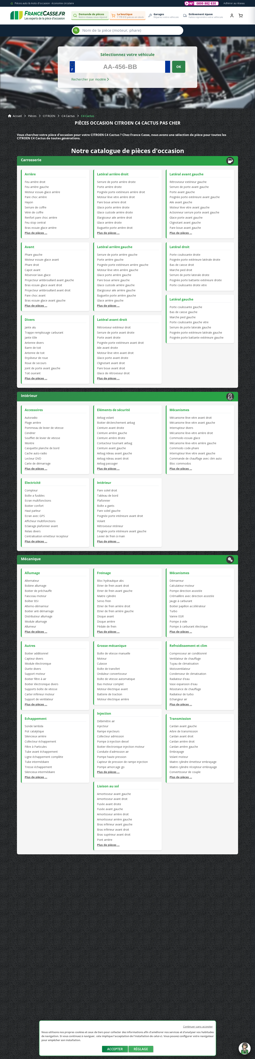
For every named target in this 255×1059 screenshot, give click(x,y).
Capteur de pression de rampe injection (122, 762)
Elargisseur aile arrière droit (114, 217)
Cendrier (30, 433)
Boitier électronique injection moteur (120, 747)
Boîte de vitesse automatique (116, 679)
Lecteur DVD (33, 458)
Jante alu (30, 327)
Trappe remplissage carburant (44, 332)
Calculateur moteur (182, 585)
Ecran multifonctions (38, 500)
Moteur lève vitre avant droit (115, 353)
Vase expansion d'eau (183, 684)
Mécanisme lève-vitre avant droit (191, 417)
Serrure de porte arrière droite (116, 182)
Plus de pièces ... (36, 233)
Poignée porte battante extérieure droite (196, 280)
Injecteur (102, 726)
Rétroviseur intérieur (110, 526)
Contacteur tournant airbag (114, 443)
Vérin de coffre (34, 212)
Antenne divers (34, 343)
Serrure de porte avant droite (115, 332)
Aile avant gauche (181, 202)
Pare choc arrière (36, 197)
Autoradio (31, 417)
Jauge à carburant (181, 601)
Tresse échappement (38, 767)
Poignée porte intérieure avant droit (120, 516)
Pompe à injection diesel (113, 741)
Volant (101, 521)
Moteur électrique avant (112, 689)
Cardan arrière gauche (184, 747)
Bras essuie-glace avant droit (43, 285)
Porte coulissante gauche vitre (189, 322)
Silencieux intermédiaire (40, 772)
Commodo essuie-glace (185, 438)
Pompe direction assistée (186, 591)
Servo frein (104, 601)
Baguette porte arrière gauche (116, 295)
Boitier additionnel (36, 653)
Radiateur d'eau (180, 679)
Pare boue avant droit (111, 368)
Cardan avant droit (181, 736)
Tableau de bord (107, 495)
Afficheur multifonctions (40, 521)
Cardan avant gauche (183, 726)
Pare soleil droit (107, 490)
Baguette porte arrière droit (115, 228)
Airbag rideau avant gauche (114, 453)
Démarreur (177, 581)
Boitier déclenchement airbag (116, 422)
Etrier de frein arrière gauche (115, 611)
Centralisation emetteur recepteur (46, 536)
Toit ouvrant (33, 373)
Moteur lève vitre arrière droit (116, 197)
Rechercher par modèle (89, 79)
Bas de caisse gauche (183, 312)
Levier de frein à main (111, 536)
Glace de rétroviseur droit (113, 373)
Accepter (115, 1049)
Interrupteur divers (181, 428)
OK (178, 67)
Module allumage (36, 621)
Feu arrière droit (35, 182)
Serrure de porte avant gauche (189, 187)
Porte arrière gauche (110, 259)
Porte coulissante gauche (186, 307)
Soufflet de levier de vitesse (42, 438)
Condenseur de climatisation (188, 674)
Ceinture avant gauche (111, 448)
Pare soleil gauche (109, 511)
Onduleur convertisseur (112, 674)
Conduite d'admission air (113, 751)
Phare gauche (33, 254)
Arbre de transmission (184, 731)
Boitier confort (34, 506)
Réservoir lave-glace (38, 275)
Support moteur (35, 674)
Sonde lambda (34, 726)
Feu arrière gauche (37, 187)
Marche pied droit (181, 270)
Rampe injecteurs (108, 731)
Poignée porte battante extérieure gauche (197, 337)
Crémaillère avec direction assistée (192, 596)
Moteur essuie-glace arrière (42, 192)
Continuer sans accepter (198, 1026)
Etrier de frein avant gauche (114, 591)
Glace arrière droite (109, 222)
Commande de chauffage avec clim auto (196, 458)
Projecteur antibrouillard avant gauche (49, 280)
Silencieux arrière (35, 736)
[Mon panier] (241, 16)
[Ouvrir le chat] (244, 1050)
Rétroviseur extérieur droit (114, 327)
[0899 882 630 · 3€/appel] (201, 3)
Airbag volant (105, 417)
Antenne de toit (35, 353)
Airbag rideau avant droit (113, 458)
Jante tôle (31, 337)
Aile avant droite (107, 348)
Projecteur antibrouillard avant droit (48, 290)
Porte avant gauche (182, 192)
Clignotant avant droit (111, 363)
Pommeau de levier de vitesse (44, 428)
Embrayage (177, 751)
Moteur (102, 658)
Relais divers (33, 531)
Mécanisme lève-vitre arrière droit (191, 433)
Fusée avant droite (109, 804)
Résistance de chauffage (185, 689)
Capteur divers (34, 658)
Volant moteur (179, 757)
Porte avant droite (109, 337)
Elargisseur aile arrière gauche (116, 290)
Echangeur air (178, 699)
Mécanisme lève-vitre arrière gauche (193, 443)
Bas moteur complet (110, 684)
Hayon (29, 202)
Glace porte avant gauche (186, 217)
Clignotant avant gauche (185, 222)
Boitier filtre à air (35, 679)
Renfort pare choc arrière (41, 217)
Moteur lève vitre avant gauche (190, 207)
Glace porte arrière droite (113, 207)
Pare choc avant (35, 295)
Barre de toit (33, 348)
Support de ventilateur (39, 699)
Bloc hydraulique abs (110, 581)
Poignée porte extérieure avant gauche (195, 197)
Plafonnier (103, 500)
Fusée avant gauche (110, 809)
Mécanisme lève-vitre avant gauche (192, 422)
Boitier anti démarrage (39, 611)
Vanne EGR (177, 616)
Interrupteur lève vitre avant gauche (192, 453)
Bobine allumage (35, 585)
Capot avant (32, 270)
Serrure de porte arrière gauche (117, 254)
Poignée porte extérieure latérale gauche (196, 332)
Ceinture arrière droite (111, 438)
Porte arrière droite (109, 187)
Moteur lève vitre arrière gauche (117, 270)
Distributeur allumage (38, 616)
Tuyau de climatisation (184, 663)
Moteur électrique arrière (113, 699)
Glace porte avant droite (112, 358)
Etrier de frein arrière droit (113, 606)
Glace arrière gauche (110, 300)
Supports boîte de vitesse (41, 689)
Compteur (31, 490)
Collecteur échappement (40, 741)
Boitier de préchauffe (38, 591)
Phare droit (32, 265)
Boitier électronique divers (41, 684)
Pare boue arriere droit (111, 202)
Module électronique (38, 663)
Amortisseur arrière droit (113, 814)
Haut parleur (33, 511)
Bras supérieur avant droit (113, 834)
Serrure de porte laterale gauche (190, 327)
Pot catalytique (34, 731)
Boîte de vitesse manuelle (113, 653)
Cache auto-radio (36, 453)
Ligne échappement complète (44, 757)
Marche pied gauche (183, 317)
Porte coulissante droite (185, 254)
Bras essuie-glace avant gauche (45, 300)
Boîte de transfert (108, 669)
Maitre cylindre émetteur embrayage (193, 762)
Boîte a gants (105, 506)
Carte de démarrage (38, 463)
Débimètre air (106, 721)
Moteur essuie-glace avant (42, 259)
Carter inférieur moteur (39, 694)
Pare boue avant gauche (185, 228)
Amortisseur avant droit (112, 799)
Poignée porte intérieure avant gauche (121, 531)
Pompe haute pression (111, 757)
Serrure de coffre (35, 207)
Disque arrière (106, 621)
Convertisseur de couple (185, 772)
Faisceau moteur (35, 596)
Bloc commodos (180, 463)
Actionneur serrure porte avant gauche (194, 212)
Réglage (141, 1049)
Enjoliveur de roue (36, 358)
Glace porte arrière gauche (114, 275)
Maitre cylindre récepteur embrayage (193, 767)
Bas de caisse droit (182, 265)
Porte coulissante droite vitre (188, 285)
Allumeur (30, 626)
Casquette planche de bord (42, 448)
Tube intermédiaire (37, 762)
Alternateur (32, 581)
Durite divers (33, 669)
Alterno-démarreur (37, 606)
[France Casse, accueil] (37, 15)
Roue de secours (35, 363)
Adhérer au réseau (234, 3)
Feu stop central (35, 222)
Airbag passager (107, 463)
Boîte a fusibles (35, 495)
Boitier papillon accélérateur (188, 606)
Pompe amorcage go (111, 767)
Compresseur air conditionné (188, 653)
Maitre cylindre (106, 596)
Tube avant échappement (41, 751)
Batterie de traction (109, 694)
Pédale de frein (106, 626)
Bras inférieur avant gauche (114, 824)
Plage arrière (33, 422)
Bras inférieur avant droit (113, 829)
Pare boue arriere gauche (113, 280)
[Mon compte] (232, 16)
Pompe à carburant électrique (189, 626)
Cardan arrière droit (182, 741)
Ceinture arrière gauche (112, 433)
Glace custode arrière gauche (116, 285)
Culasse (102, 663)
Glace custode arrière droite (115, 212)
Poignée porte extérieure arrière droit (121, 192)
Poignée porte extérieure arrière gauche (122, 265)
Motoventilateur (180, 669)
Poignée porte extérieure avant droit (120, 343)
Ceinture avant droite (110, 428)
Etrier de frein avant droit (113, 585)
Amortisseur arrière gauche (114, 819)
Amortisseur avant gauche (114, 794)
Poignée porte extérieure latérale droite (195, 259)
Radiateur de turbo (182, 694)
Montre (29, 443)
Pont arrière (104, 840)
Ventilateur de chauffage (185, 658)
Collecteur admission (110, 736)
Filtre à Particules (36, 747)
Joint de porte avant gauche (42, 368)
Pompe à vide (178, 621)
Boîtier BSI (31, 601)
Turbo (173, 611)
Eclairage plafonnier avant (41, 526)
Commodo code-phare (184, 448)
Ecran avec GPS (35, 516)
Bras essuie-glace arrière (41, 228)
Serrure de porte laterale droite (189, 275)
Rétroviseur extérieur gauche (188, 182)
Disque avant (105, 616)
